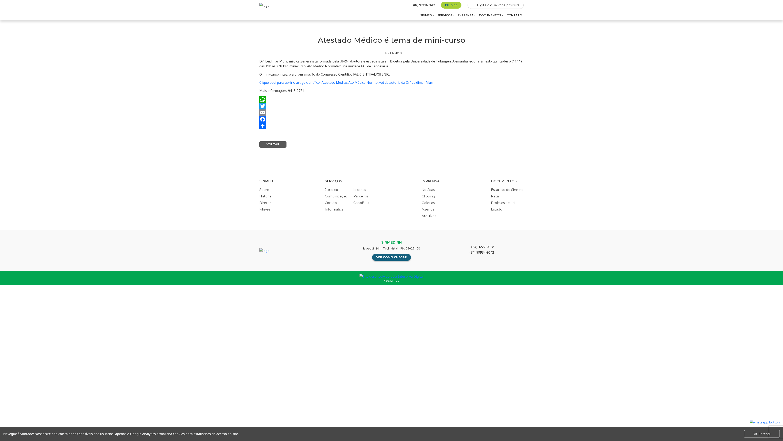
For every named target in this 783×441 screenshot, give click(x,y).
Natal (495, 196)
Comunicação (336, 196)
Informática (334, 209)
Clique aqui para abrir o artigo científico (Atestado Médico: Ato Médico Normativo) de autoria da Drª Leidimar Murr (346, 82)
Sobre (264, 190)
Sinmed (426, 15)
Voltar (273, 144)
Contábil (331, 203)
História (265, 196)
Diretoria (266, 203)
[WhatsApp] (391, 99)
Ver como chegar (391, 257)
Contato (514, 15)
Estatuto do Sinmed (507, 190)
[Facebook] (391, 119)
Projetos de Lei (503, 203)
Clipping (428, 196)
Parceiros (360, 196)
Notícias (428, 190)
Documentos (490, 15)
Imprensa (465, 15)
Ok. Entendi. (762, 434)
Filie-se (451, 5)
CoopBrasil (361, 203)
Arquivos (429, 216)
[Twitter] (391, 106)
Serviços (444, 15)
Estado (496, 209)
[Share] (391, 125)
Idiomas (359, 190)
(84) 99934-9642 (424, 5)
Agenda (428, 209)
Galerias (428, 203)
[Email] (391, 112)
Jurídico (331, 190)
